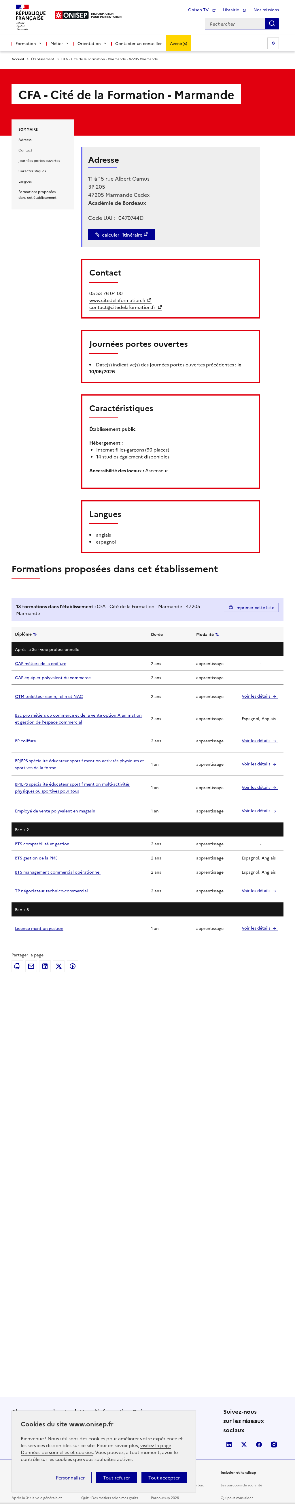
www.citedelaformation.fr (117, 300)
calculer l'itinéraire (122, 234)
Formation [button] (26, 43)
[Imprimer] (17, 966)
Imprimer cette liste (254, 607)
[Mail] (31, 966)
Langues (25, 181)
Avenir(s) (178, 43)
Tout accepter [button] (164, 1477)
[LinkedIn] (45, 966)
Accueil (18, 58)
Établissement (42, 58)
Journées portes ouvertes (39, 160)
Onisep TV (199, 9)
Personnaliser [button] (70, 1477)
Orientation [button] (89, 43)
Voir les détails (256, 696)
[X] (59, 966)
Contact (25, 149)
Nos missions (266, 9)
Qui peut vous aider (237, 1497)
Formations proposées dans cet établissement (37, 194)
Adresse (25, 139)
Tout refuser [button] (116, 1477)
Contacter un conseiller (138, 43)
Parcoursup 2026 (165, 1497)
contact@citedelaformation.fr (122, 307)
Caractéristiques (32, 170)
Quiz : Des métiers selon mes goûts (109, 1497)
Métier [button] (56, 43)
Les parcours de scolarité (241, 1484)
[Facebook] (72, 966)
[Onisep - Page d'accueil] (72, 15)
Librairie (231, 9)
